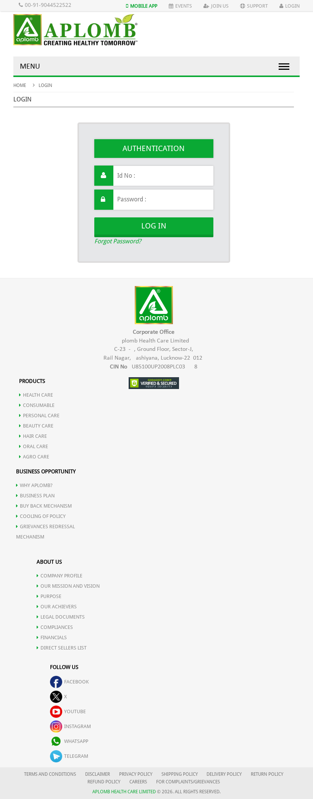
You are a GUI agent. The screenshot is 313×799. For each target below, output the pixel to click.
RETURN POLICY (267, 774)
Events (183, 6)
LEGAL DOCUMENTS (62, 617)
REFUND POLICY (103, 782)
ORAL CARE (35, 446)
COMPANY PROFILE (61, 576)
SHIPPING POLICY (180, 774)
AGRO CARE (36, 457)
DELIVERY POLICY (224, 774)
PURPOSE (50, 596)
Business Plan (37, 495)
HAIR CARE (35, 436)
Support (257, 6)
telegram (76, 756)
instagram (77, 726)
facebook (76, 682)
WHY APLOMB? (36, 485)
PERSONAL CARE (41, 415)
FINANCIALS (53, 637)
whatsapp (76, 741)
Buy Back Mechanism (46, 506)
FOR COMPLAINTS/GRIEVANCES (188, 782)
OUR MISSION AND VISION (70, 586)
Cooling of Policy (43, 516)
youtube (75, 711)
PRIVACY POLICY (135, 774)
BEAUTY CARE (38, 426)
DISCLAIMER (97, 774)
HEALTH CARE (38, 395)
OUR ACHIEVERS (58, 606)
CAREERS (138, 782)
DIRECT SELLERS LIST (63, 648)
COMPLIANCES (56, 627)
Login (292, 6)
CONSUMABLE (39, 405)
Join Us (220, 6)
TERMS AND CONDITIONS (50, 774)
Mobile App (143, 6)
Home (19, 85)
